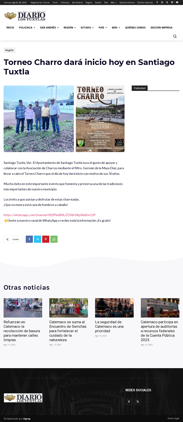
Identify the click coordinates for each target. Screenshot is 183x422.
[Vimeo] (172, 3)
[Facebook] (157, 3)
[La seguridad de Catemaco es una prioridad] (114, 308)
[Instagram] (162, 3)
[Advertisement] (88, 15)
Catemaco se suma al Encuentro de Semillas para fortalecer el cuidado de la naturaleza (67, 331)
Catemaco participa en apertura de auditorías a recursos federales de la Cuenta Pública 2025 (159, 331)
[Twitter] (167, 3)
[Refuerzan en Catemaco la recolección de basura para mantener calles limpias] (23, 308)
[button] (174, 36)
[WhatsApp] (54, 239)
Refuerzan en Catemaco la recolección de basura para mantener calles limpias (22, 331)
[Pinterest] (45, 239)
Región (9, 50)
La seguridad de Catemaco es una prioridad (109, 326)
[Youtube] (177, 3)
